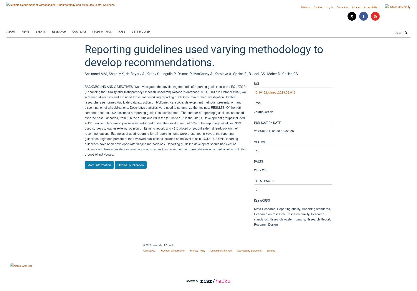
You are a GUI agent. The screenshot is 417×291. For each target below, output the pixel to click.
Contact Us (149, 250)
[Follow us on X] (352, 16)
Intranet (356, 7)
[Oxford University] (394, 7)
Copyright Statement (221, 250)
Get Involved (141, 32)
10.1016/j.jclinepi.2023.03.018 (274, 92)
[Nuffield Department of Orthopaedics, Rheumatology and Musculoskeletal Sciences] (61, 3)
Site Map (305, 7)
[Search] (406, 32)
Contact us (342, 7)
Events (41, 32)
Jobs (121, 32)
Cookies (318, 7)
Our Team (79, 32)
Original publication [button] (130, 165)
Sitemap (271, 250)
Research (59, 32)
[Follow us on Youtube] (375, 16)
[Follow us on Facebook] (364, 16)
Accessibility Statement (249, 250)
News (26, 32)
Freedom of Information (173, 250)
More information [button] (99, 165)
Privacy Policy (197, 250)
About (11, 32)
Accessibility (370, 7)
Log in (329, 7)
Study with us (102, 32)
